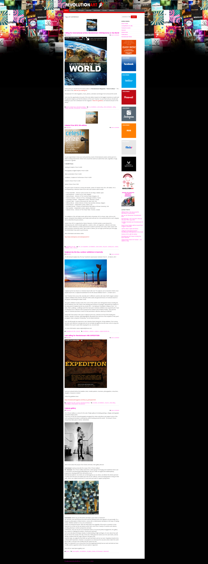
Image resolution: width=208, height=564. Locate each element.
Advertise (111, 10)
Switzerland (106, 551)
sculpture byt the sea (104, 331)
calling (114, 107)
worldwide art (84, 108)
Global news (73, 107)
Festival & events (125, 28)
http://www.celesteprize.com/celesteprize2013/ (77, 237)
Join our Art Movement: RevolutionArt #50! (131, 216)
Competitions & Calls (70, 246)
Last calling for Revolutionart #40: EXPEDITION (82, 335)
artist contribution (108, 107)
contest (66, 108)
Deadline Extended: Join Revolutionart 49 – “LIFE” (132, 222)
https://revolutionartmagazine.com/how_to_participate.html (80, 400)
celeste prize (111, 246)
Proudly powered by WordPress (72, 561)
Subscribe (88, 10)
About (66, 10)
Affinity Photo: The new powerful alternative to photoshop (130, 212)
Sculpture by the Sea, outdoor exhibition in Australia (84, 252)
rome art (75, 247)
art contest (94, 402)
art (89, 107)
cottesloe (91, 331)
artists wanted (74, 404)
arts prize (105, 246)
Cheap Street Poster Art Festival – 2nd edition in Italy (131, 240)
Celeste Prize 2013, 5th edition (76, 125)
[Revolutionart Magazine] (85, 7)
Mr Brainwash (99, 551)
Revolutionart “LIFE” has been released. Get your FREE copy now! (131, 219)
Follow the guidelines (97, 100)
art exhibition (93, 107)
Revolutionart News (81, 107)
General (67, 107)
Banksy (94, 551)
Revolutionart (77, 108)
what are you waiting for (80, 90)
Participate (81, 10)
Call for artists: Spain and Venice (129, 228)
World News (97, 10)
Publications (124, 34)
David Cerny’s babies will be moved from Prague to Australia (132, 226)
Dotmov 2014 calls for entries (129, 234)
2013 (79, 246)
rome (71, 247)
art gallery (89, 551)
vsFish (91, 561)
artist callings (68, 404)
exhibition (67, 247)
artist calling (100, 107)
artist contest (99, 246)
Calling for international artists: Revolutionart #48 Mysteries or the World (92, 33)
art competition (84, 246)
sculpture (96, 331)
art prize (107, 402)
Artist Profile (124, 23)
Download (73, 10)
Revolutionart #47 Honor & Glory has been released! (131, 237)
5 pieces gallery (70, 408)
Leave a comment (115, 35)
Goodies (104, 10)
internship (71, 108)
